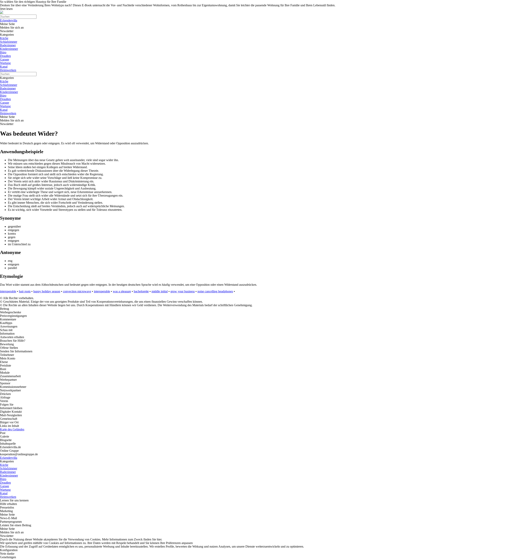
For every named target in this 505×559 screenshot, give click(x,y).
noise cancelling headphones (215, 291)
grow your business (182, 291)
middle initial (160, 291)
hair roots (25, 291)
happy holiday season (46, 291)
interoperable (8, 291)
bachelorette (141, 291)
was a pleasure (122, 291)
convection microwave (77, 291)
